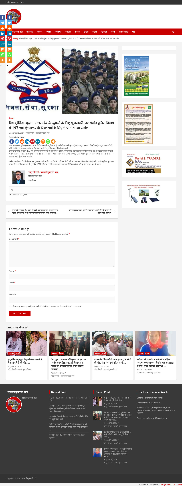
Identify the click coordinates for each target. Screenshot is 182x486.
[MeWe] (37, 141)
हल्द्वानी (94, 32)
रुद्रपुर (77, 32)
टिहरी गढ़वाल (123, 32)
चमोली (113, 32)
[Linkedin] (27, 141)
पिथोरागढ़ (58, 32)
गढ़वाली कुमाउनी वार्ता (15, 32)
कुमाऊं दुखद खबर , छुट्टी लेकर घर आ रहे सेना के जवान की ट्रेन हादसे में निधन (90, 211)
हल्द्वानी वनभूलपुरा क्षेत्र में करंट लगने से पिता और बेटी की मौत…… (25, 361)
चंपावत (48, 32)
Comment (14, 239)
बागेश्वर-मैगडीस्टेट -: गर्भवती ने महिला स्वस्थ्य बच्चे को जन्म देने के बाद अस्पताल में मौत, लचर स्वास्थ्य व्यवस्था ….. (155, 362)
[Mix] (43, 141)
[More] (53, 141)
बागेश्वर (39, 32)
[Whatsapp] (48, 141)
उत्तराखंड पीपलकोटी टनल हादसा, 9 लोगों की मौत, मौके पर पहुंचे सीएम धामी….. (112, 361)
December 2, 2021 (16, 133)
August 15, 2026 (58, 373)
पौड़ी (133, 32)
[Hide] (1, 65)
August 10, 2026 (144, 370)
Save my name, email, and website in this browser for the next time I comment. (47, 306)
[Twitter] (17, 141)
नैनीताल (68, 32)
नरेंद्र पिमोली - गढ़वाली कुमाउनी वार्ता (37, 133)
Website (12, 294)
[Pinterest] (32, 141)
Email (12, 283)
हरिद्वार (86, 32)
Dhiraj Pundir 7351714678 (171, 484)
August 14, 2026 (101, 366)
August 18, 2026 (14, 366)
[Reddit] (22, 141)
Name (12, 271)
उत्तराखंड (30, 32)
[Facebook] (11, 141)
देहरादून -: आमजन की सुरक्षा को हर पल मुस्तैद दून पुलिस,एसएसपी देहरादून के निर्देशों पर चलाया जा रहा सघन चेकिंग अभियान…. (68, 364)
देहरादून (104, 32)
